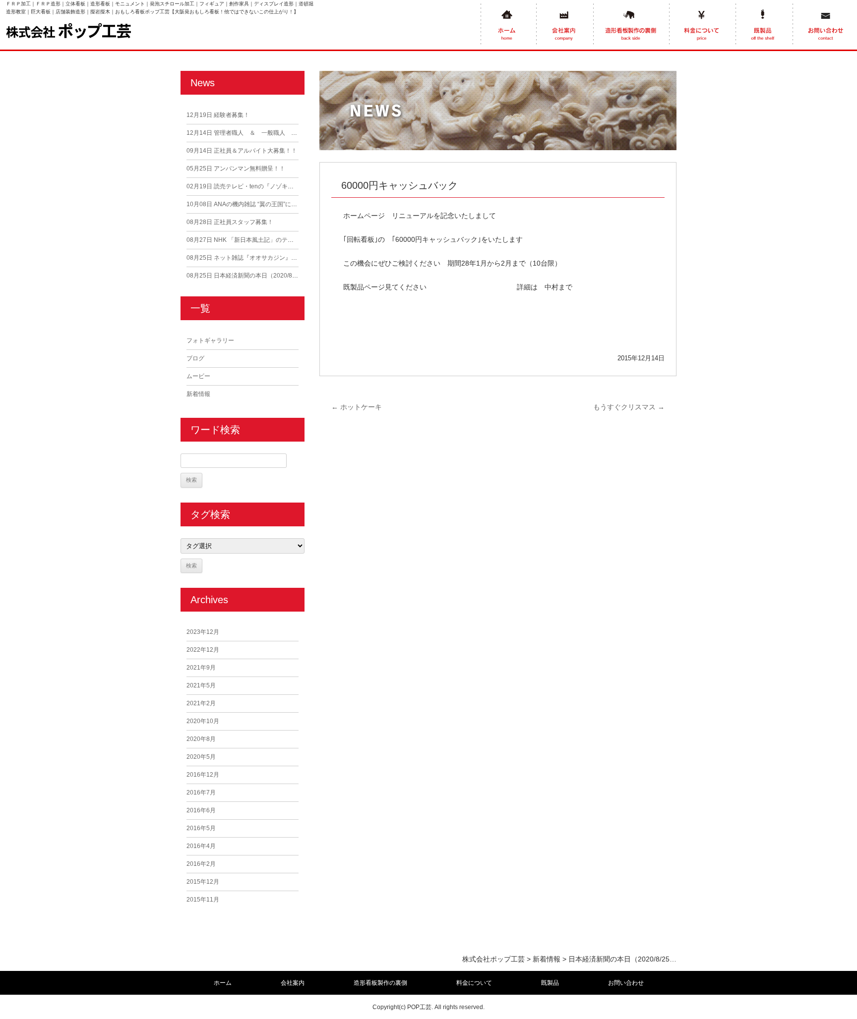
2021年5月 (201, 685)
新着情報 (198, 394)
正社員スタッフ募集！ (229, 222)
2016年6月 (201, 810)
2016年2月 (201, 863)
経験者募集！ (217, 115)
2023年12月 (202, 631)
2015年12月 (202, 881)
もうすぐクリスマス (629, 407)
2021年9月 (201, 667)
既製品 (550, 982)
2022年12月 (202, 649)
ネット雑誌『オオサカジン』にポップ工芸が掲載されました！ (283, 257)
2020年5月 (201, 756)
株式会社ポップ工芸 (493, 959)
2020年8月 (201, 739)
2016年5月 (201, 828)
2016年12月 (202, 774)
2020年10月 (202, 721)
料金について (474, 982)
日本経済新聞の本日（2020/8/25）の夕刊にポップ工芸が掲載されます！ (297, 275)
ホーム (223, 982)
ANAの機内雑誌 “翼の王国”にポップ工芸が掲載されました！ (280, 204)
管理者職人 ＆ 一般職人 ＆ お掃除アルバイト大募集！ (280, 132)
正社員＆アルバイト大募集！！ (241, 150)
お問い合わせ (626, 982)
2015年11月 (202, 899)
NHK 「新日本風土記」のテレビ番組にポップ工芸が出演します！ (287, 239)
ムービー (198, 376)
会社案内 (293, 982)
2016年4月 (201, 846)
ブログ (195, 358)
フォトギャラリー (210, 340)
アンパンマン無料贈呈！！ (235, 168)
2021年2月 (201, 703)
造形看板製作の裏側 (380, 982)
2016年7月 (201, 792)
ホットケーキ (356, 407)
